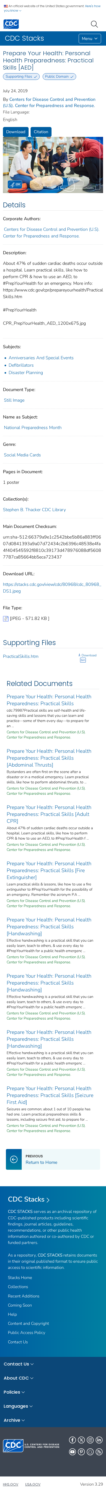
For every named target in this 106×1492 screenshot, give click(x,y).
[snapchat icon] (90, 1452)
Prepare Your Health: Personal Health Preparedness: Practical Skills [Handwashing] (49, 926)
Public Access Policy (26, 1332)
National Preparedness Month (33, 428)
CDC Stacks (26, 1199)
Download (15, 132)
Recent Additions (23, 1296)
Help (12, 1314)
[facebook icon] (72, 1440)
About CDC (16, 1378)
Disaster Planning (26, 373)
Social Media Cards (22, 455)
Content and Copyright (28, 1323)
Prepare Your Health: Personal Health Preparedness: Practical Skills (49, 700)
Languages (16, 1406)
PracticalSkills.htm (20, 656)
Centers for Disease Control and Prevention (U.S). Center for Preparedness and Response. (49, 102)
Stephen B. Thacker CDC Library (34, 510)
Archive (12, 1420)
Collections (18, 1287)
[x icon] (81, 1440)
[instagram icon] (90, 1440)
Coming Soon (20, 1305)
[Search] (95, 24)
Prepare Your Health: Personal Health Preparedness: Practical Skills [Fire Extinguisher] (49, 870)
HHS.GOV (10, 1484)
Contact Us (18, 1342)
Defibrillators (21, 365)
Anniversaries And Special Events (41, 358)
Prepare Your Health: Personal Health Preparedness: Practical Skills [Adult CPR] (49, 814)
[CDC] (11, 24)
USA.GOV (32, 1484)
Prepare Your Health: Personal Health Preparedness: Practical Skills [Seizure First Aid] (50, 1095)
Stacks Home (20, 1277)
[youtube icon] (72, 1452)
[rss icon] (99, 1452)
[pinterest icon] (81, 1452)
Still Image (14, 400)
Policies (12, 1392)
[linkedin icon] (99, 1440)
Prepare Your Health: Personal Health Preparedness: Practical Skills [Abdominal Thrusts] (49, 758)
